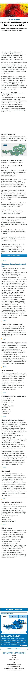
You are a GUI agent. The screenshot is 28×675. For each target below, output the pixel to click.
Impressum (14, 657)
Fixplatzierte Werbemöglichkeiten (14, 664)
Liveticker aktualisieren (14, 255)
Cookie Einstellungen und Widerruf (14, 670)
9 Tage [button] (23, 616)
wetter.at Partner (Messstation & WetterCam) (14, 668)
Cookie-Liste (14, 661)
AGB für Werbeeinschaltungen (14, 666)
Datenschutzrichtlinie (14, 659)
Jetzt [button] (4, 632)
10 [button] (24, 632)
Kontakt (14, 655)
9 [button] (22, 632)
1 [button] (7, 632)
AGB (14, 662)
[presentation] (1, 632)
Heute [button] (4, 616)
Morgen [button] (14, 616)
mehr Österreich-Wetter (13, 648)
